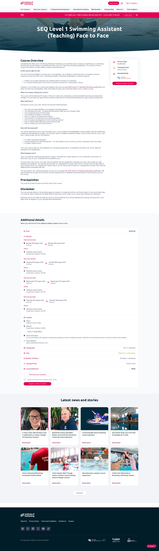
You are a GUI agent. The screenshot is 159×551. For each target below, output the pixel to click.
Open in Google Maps (35, 331)
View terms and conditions (37, 374)
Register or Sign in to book (124, 83)
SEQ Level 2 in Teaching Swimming (81, 87)
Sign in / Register (131, 3)
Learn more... (129, 15)
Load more (79, 493)
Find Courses (113, 3)
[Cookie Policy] (122, 3)
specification (75, 132)
